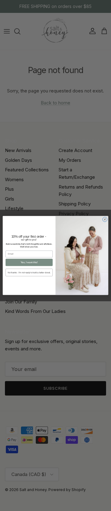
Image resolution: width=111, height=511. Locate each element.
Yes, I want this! (29, 262)
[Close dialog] (104, 219)
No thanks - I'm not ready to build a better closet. (29, 272)
